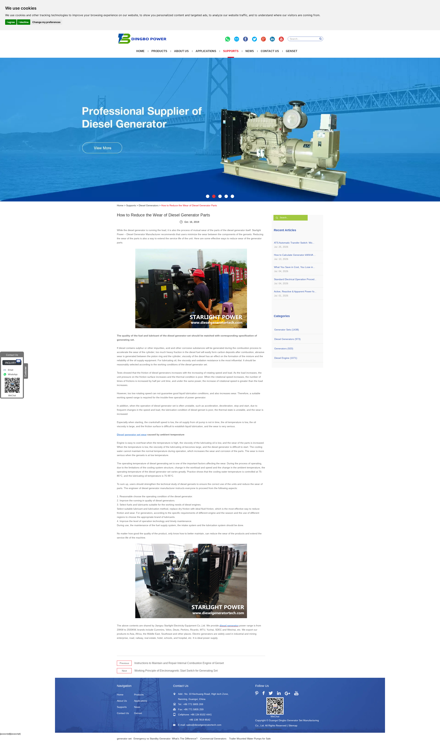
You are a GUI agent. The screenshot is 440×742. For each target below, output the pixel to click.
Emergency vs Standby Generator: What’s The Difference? (165, 738)
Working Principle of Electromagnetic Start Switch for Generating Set (176, 670)
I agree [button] (11, 22)
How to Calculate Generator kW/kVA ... (295, 255)
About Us (181, 51)
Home (140, 51)
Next (124, 670)
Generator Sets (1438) (286, 329)
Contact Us (270, 51)
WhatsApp (13, 374)
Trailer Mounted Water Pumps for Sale (250, 738)
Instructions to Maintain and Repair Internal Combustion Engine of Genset (179, 663)
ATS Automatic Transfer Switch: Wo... (294, 242)
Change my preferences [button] (46, 22)
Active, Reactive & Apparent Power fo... (295, 291)
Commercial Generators (213, 738)
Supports (231, 51)
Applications (206, 51)
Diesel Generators (148, 205)
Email (10, 370)
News (249, 51)
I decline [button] (24, 22)
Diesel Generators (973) (287, 339)
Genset (291, 51)
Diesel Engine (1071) (285, 358)
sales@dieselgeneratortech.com (203, 724)
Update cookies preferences (268, 729)
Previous (124, 663)
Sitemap (292, 725)
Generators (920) (283, 348)
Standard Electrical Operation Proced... (295, 279)
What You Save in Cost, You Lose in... (294, 267)
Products (159, 51)
